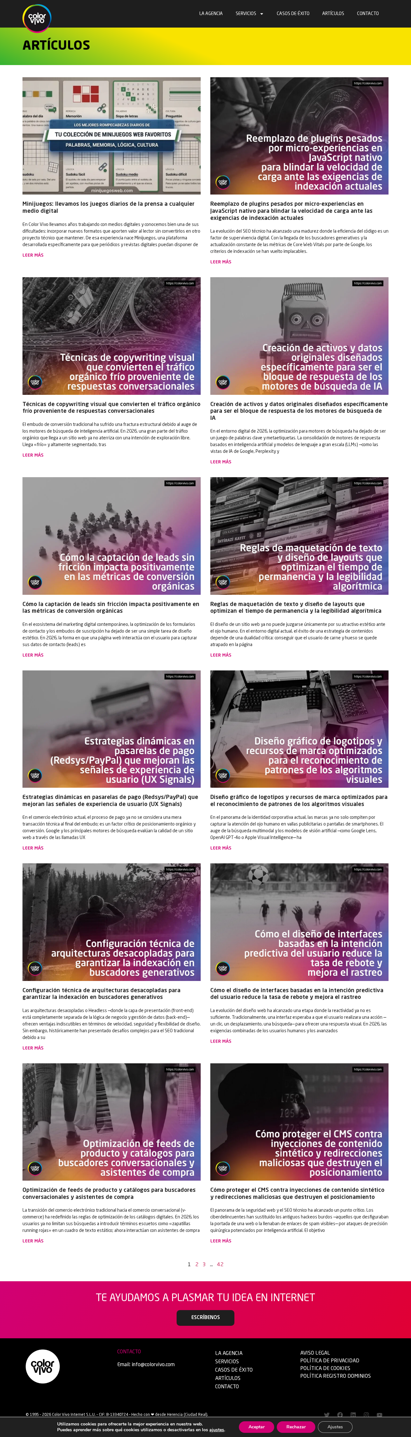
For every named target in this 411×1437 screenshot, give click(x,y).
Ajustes (335, 1427)
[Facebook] (340, 1415)
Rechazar (296, 1427)
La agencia (211, 14)
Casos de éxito (293, 14)
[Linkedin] (353, 1415)
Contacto (368, 14)
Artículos (333, 14)
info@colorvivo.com (153, 1364)
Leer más (32, 255)
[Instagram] (366, 1415)
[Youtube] (379, 1415)
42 (220, 1264)
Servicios (246, 14)
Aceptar (257, 1427)
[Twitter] (327, 1415)
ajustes (216, 1430)
